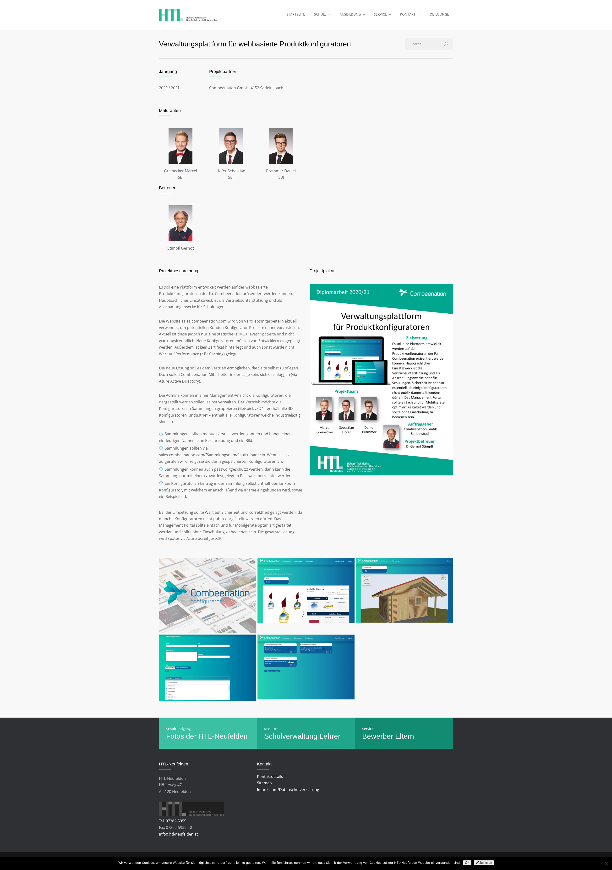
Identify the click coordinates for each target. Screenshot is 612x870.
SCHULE (320, 14)
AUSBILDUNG (350, 14)
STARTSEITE (295, 14)
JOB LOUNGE (439, 14)
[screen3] (207, 668)
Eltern (404, 736)
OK (467, 862)
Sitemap (264, 783)
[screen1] (306, 667)
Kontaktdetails (270, 776)
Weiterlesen (484, 862)
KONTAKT (407, 14)
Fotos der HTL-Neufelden (207, 736)
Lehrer (329, 736)
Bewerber (377, 736)
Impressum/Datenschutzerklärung (288, 789)
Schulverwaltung (290, 736)
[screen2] (404, 590)
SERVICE (380, 14)
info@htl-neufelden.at (178, 834)
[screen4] (306, 590)
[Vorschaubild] (207, 595)
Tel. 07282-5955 (172, 821)
